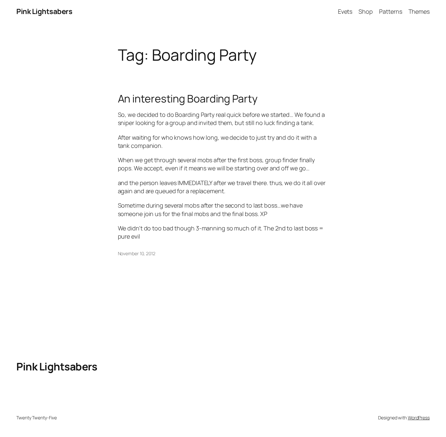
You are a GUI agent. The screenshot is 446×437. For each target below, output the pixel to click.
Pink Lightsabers (44, 11)
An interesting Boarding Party (188, 98)
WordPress (419, 417)
